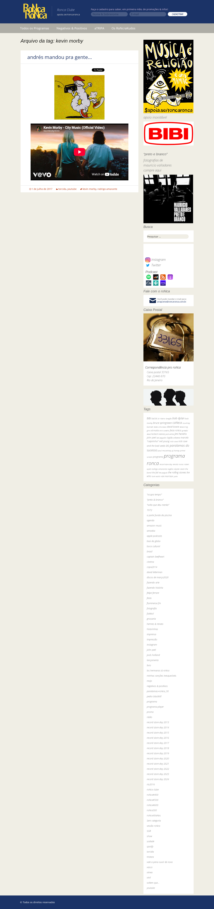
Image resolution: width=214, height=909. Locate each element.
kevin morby (89, 189)
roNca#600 (152, 805)
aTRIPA (99, 28)
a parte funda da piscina (159, 515)
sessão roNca (153, 825)
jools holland (153, 655)
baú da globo (153, 541)
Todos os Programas (34, 28)
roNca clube (153, 789)
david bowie (173, 426)
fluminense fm (154, 603)
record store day (165, 464)
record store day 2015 (158, 732)
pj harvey (175, 450)
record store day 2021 (158, 763)
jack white (169, 434)
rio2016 (151, 784)
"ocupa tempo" (154, 494)
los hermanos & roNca (158, 670)
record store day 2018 (158, 748)
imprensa (151, 634)
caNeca (177, 423)
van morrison (167, 476)
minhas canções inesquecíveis (161, 675)
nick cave (174, 441)
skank (182, 469)
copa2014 (152, 567)
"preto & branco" (155, 499)
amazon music (154, 525)
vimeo (150, 872)
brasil (149, 551)
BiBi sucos (152, 418)
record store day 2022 (158, 768)
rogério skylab (174, 469)
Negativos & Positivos (72, 28)
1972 (149, 510)
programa (158, 456)
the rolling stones (177, 472)
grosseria (151, 618)
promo (150, 711)
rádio (149, 717)
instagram (152, 644)
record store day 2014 (158, 727)
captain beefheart (155, 556)
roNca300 (152, 810)
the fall (155, 472)
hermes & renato (155, 623)
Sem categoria (154, 820)
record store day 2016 (158, 737)
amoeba (151, 530)
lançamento (153, 660)
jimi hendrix (181, 433)
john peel (151, 437)
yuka (176, 476)
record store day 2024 (158, 779)
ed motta (155, 430)
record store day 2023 (158, 774)
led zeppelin (161, 437)
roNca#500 (152, 799)
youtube (72, 189)
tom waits (156, 476)
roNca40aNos (154, 815)
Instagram (158, 259)
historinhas (152, 629)
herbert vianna (158, 434)
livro (149, 665)
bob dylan (178, 418)
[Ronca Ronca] (35, 11)
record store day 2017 (158, 743)
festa (149, 598)
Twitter (155, 265)
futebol (150, 613)
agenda (150, 520)
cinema (150, 561)
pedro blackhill (154, 696)
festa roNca (175, 430)
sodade (150, 841)
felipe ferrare (153, 592)
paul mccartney (164, 450)
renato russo (178, 464)
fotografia (152, 608)
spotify (150, 846)
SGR (149, 831)
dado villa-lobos (160, 427)
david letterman (154, 572)
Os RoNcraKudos (123, 28)
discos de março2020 (158, 577)
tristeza (150, 856)
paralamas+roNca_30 (158, 691)
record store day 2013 (158, 722)
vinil (149, 877)
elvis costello (164, 430)
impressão (152, 639)
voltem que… (153, 882)
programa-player (155, 706)
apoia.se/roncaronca (68, 14)
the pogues (163, 472)
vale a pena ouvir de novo (160, 862)
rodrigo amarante (107, 189)
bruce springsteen (162, 422)
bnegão (169, 418)
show (149, 836)
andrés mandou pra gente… (59, 57)
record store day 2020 (158, 758)
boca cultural (153, 546)
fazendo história (155, 587)
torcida (62, 189)
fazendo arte (153, 582)
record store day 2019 (158, 753)
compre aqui (152, 170)
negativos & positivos (157, 686)
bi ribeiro (161, 418)
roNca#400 (152, 794)
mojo (149, 680)
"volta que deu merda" (158, 504)
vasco (149, 867)
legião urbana (173, 437)
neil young (164, 441)
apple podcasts (154, 535)
